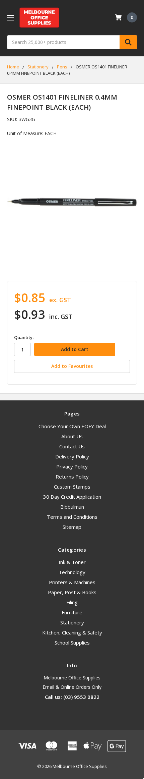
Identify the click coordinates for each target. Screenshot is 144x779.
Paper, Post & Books (72, 592)
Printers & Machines (72, 582)
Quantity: (23, 337)
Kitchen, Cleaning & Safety (72, 632)
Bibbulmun (72, 506)
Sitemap (72, 526)
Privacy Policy (72, 466)
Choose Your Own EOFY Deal (72, 426)
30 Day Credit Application (72, 496)
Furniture (72, 612)
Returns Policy (72, 476)
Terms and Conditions (72, 516)
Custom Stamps (72, 486)
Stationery (72, 622)
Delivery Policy (72, 456)
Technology (72, 572)
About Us (72, 436)
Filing (72, 602)
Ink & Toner (72, 562)
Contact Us (72, 446)
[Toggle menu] (10, 17)
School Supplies (72, 642)
